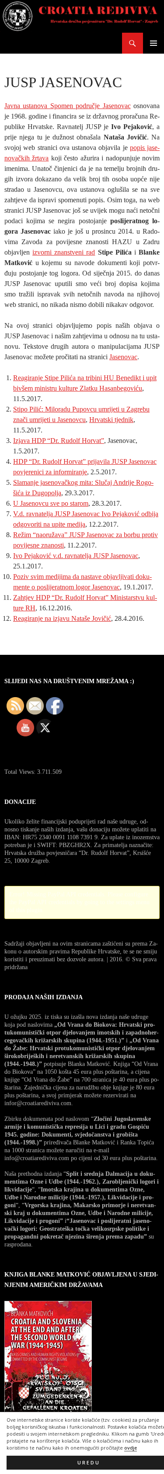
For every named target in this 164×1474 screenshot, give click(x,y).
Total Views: (20, 772)
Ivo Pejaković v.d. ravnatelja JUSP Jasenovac (75, 555)
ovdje (130, 1448)
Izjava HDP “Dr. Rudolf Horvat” (58, 440)
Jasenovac (123, 357)
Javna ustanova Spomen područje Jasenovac (67, 105)
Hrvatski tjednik (111, 419)
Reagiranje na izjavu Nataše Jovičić (62, 618)
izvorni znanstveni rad (63, 252)
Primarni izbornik (153, 43)
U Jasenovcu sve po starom (50, 503)
